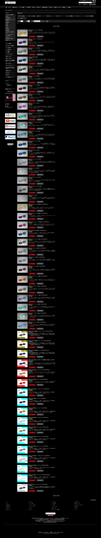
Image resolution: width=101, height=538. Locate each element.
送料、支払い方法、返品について (10, 68)
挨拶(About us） (8, 70)
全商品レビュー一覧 (77, 503)
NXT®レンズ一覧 (8, 58)
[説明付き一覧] (48, 21)
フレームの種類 (8, 43)
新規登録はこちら (85, 4)
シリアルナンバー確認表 (10, 45)
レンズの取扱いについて (10, 77)
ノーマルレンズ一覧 (9, 54)
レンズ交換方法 (54, 503)
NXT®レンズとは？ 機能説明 (10, 61)
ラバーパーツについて (9, 65)
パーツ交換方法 (8, 47)
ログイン (80, 4)
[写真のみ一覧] (45, 21)
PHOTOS (30, 509)
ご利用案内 (76, 506)
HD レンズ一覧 (8, 63)
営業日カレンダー (8, 509)
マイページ (76, 509)
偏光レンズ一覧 (8, 56)
